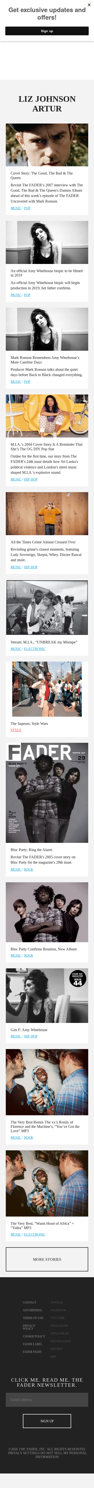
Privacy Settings (24, 1453)
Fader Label (32, 1344)
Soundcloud (61, 1341)
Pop (27, 208)
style (16, 730)
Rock (28, 869)
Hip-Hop (31, 479)
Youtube (58, 1318)
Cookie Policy (34, 1336)
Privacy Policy (29, 1327)
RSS (53, 1356)
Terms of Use (33, 1318)
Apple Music (60, 1333)
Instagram (59, 1326)
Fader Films (32, 1352)
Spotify (57, 1349)
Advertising (32, 1310)
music (16, 208)
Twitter (57, 1302)
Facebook (58, 1310)
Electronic (34, 649)
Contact (29, 1302)
